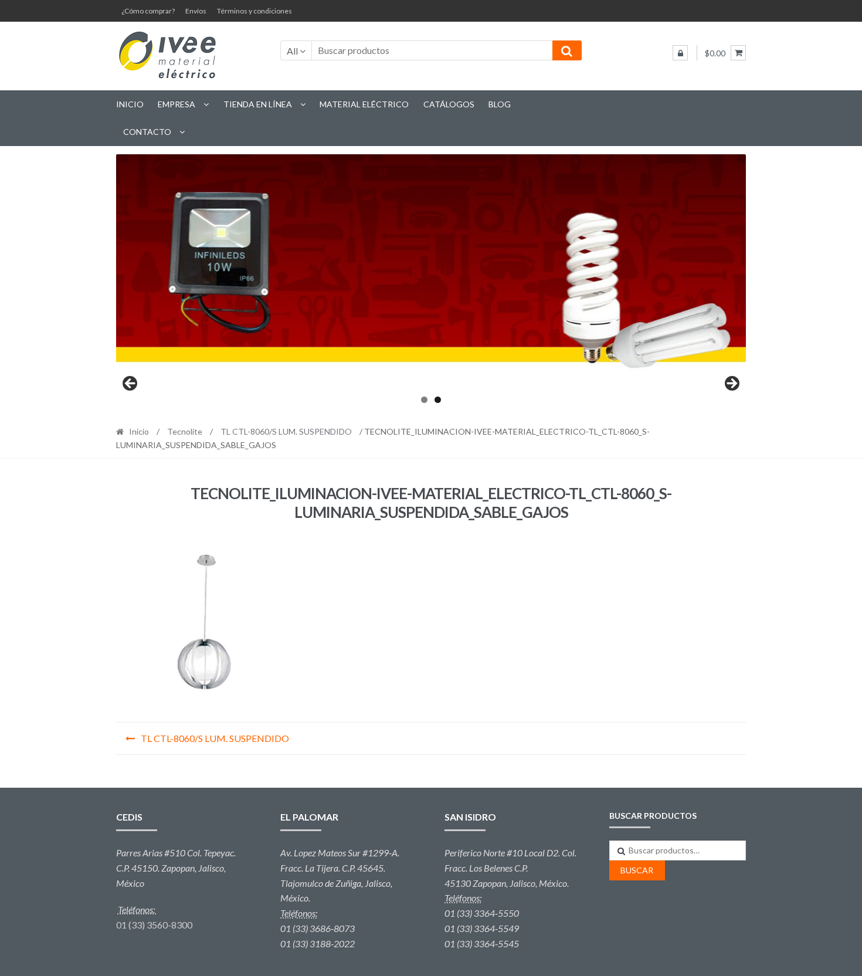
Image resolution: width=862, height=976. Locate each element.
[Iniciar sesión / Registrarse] (680, 52)
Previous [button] (131, 384)
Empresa (176, 104)
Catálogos (448, 104)
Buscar (636, 870)
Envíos (195, 10)
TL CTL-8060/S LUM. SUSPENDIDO (286, 431)
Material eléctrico (364, 104)
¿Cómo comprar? (148, 10)
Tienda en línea (257, 104)
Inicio (130, 104)
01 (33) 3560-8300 (154, 924)
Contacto (147, 132)
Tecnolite (184, 431)
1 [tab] (424, 399)
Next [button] (731, 384)
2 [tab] (438, 399)
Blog (499, 104)
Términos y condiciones (254, 10)
